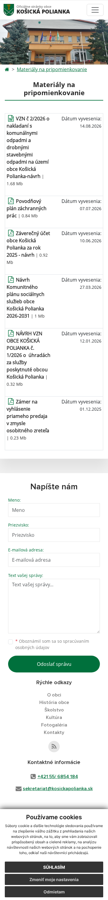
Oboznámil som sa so (52, 644)
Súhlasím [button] (54, 867)
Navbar (14, 10)
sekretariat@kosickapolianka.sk (58, 788)
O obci (54, 695)
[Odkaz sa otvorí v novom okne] (54, 746)
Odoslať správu (54, 664)
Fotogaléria (54, 725)
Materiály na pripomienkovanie (52, 69)
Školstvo (54, 710)
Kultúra (54, 717)
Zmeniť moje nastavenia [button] (54, 879)
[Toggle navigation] (95, 10)
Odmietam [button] (54, 891)
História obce (54, 702)
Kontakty (54, 732)
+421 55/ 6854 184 (58, 776)
